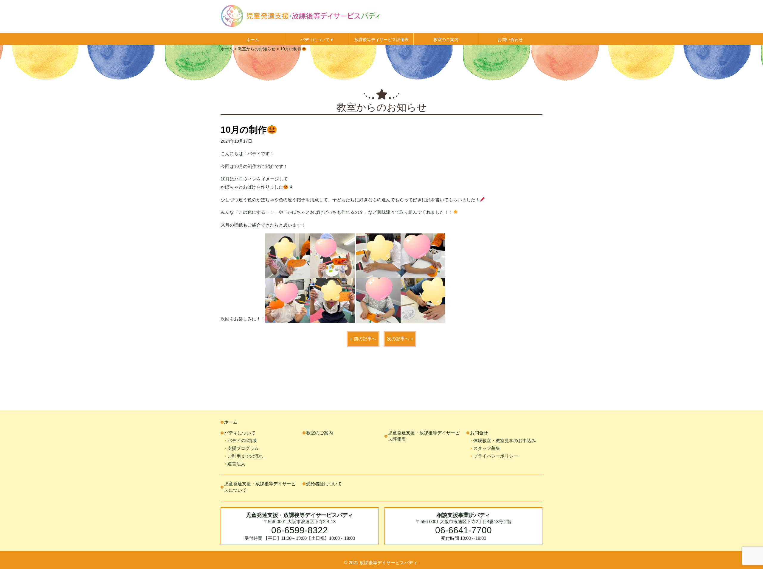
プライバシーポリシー (495, 456)
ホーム (252, 39)
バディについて (239, 432)
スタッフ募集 (486, 448)
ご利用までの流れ (245, 456)
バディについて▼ (317, 39)
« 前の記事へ (363, 338)
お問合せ (479, 432)
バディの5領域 (242, 440)
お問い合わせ (510, 39)
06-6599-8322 (299, 530)
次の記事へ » (400, 338)
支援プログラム (243, 448)
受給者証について (324, 483)
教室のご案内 (445, 39)
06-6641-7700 (463, 530)
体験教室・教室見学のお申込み (504, 440)
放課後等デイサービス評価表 (381, 39)
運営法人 (236, 463)
